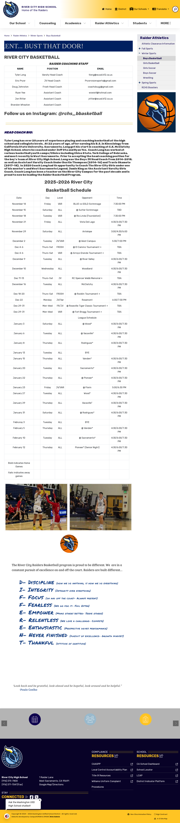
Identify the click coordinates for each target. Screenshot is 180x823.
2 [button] (92, 729)
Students (140, 23)
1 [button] (87, 729)
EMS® (46, 817)
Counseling (47, 23)
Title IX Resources (101, 775)
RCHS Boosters (150, 87)
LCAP (139, 775)
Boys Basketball (53, 35)
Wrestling (148, 77)
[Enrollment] (145, 719)
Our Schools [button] (140, 9)
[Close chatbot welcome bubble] (39, 800)
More (165, 23)
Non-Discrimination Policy (140, 814)
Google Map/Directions (51, 784)
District (122, 9)
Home (108, 9)
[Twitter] (36, 798)
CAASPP (96, 764)
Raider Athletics (107, 23)
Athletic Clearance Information (158, 43)
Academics (73, 23)
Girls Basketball (151, 63)
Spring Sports (149, 82)
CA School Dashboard (148, 764)
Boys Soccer (149, 73)
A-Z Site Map (162, 819)
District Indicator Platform (151, 781)
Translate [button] (162, 9)
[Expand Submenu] (139, 48)
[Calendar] (35, 719)
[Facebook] (32, 798)
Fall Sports (147, 48)
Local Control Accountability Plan (109, 769)
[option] (34, 719)
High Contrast (161, 814)
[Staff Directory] (90, 719)
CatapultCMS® (36, 817)
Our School (18, 23)
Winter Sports (37, 35)
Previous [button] (4, 723)
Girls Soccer (149, 68)
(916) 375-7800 (10, 781)
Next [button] (176, 723)
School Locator (145, 769)
